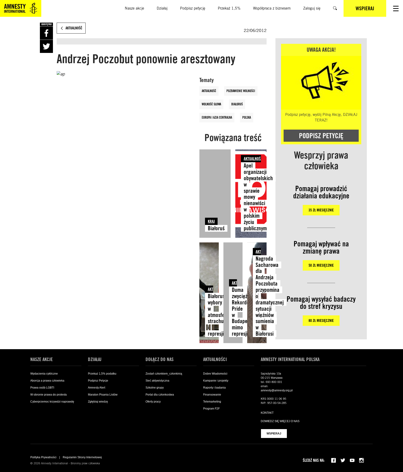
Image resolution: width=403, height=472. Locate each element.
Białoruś (237, 104)
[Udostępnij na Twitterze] (46, 46)
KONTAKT (267, 412)
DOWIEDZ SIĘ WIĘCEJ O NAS (280, 421)
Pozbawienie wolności (240, 91)
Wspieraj (274, 433)
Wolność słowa (211, 104)
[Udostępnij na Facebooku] (46, 33)
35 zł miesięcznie (321, 210)
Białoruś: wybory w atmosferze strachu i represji (219, 315)
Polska (246, 117)
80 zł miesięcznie (321, 320)
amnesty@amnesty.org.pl (277, 390)
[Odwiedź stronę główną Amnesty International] (20, 8)
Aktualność (209, 91)
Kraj (211, 221)
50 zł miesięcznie (321, 265)
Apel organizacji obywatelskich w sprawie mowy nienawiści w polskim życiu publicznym (258, 197)
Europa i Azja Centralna (217, 117)
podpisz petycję (321, 135)
